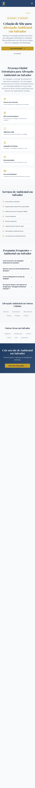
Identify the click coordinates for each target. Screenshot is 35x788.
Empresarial (24, 337)
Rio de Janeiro (16, 312)
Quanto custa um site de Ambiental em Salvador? (16, 270)
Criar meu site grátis (16, 48)
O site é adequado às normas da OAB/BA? (13, 278)
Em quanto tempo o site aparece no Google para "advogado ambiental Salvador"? (15, 287)
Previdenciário (18, 334)
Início (3, 13)
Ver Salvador (17, 53)
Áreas (13, 13)
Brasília (9, 315)
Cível (16, 337)
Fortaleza (17, 315)
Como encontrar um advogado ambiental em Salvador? (13, 262)
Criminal (28, 334)
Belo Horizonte (28, 312)
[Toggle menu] (32, 3)
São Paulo (6, 312)
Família (9, 337)
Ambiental (20, 13)
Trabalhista (7, 334)
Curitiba (26, 315)
